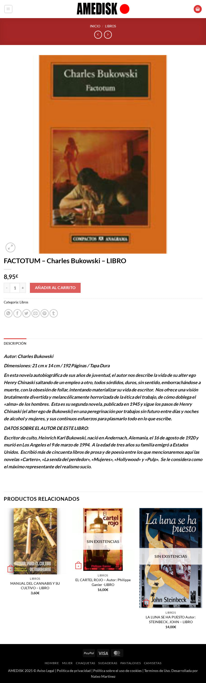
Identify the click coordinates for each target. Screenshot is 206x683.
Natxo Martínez (103, 676)
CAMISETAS (153, 663)
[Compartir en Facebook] (17, 313)
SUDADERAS (107, 663)
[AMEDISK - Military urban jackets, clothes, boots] (103, 9)
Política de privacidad (74, 670)
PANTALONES (130, 663)
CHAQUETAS (85, 663)
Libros (110, 26)
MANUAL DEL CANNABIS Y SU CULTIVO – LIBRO (35, 585)
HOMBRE (52, 663)
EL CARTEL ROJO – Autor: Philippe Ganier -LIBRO (103, 582)
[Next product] (98, 34)
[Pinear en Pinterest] (44, 313)
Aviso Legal (45, 670)
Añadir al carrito (55, 287)
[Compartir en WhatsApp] (8, 313)
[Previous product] (108, 34)
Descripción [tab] (15, 343)
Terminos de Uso (157, 670)
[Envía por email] (35, 313)
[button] (8, 9)
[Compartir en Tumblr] (53, 313)
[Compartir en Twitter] (26, 313)
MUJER (67, 663)
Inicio (95, 26)
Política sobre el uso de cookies (117, 670)
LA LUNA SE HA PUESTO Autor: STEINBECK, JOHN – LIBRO (171, 619)
